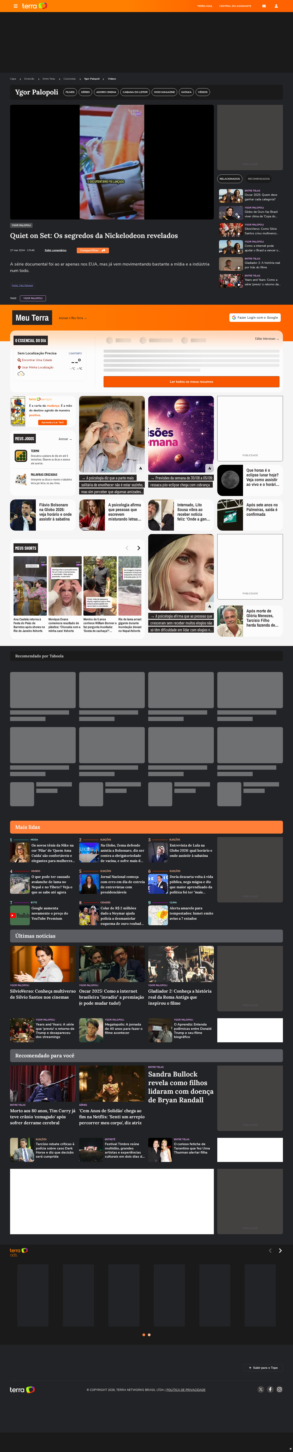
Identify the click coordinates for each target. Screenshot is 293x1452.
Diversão (29, 78)
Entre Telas (49, 78)
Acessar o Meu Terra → (73, 318)
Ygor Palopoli (92, 78)
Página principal (35, 6)
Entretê (110, 1139)
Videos (112, 78)
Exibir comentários (55, 250)
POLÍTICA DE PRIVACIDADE (185, 1390)
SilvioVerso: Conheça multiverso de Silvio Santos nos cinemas (43, 994)
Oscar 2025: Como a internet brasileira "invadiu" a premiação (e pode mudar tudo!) (111, 997)
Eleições (105, 839)
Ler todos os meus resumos (191, 381)
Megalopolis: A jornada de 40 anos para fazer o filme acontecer (123, 1029)
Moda (34, 839)
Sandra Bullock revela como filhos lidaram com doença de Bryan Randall (181, 1087)
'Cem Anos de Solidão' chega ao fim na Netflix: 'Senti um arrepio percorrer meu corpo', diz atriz (112, 1116)
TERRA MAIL (205, 6)
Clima (173, 902)
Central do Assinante (235, 6)
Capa (13, 78)
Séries (83, 1105)
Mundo (35, 871)
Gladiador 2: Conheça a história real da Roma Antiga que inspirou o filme (179, 997)
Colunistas (69, 78)
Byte (34, 902)
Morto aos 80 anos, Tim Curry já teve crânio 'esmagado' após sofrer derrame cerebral (42, 1116)
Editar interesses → (267, 338)
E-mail (264, 6)
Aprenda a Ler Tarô (52, 422)
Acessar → (65, 439)
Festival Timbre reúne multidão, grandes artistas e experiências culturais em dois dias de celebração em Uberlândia (124, 1150)
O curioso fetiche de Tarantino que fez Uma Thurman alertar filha (192, 1148)
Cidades (105, 902)
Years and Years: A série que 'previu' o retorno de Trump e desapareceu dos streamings (55, 1031)
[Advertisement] (250, 1030)
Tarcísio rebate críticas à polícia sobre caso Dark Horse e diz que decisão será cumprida (55, 1150)
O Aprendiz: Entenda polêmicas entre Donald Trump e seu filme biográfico (192, 1031)
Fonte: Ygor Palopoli (22, 285)
